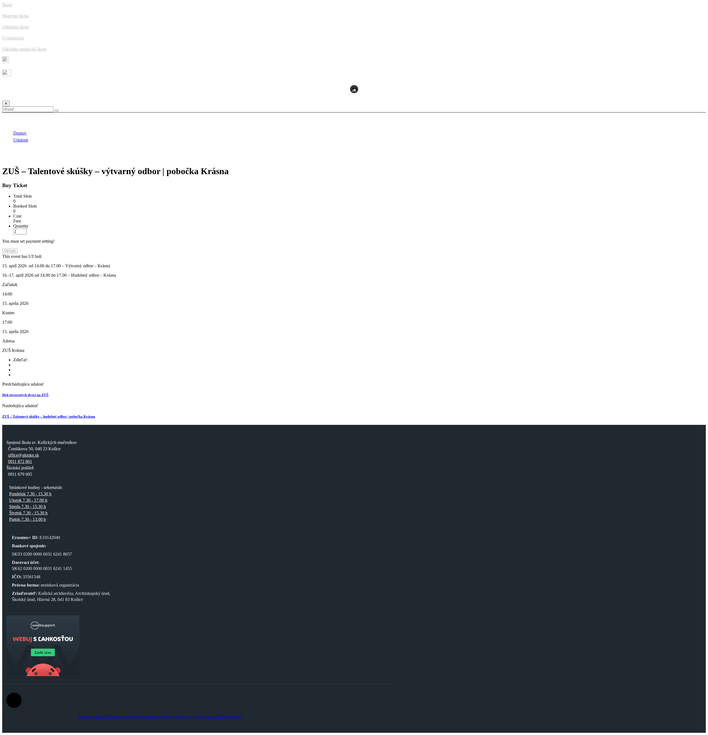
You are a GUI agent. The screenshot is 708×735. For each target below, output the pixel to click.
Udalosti (20, 140)
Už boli (9, 251)
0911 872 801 (20, 461)
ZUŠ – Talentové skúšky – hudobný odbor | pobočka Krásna (48, 416)
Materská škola (15, 16)
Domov (20, 133)
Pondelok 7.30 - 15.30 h (30, 493)
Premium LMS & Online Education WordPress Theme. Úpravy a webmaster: (146, 716)
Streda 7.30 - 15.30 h (27, 506)
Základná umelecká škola (24, 49)
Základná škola (15, 27)
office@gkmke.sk (23, 455)
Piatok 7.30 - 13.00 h (27, 519)
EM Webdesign (227, 716)
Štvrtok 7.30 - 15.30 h (28, 513)
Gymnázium (13, 38)
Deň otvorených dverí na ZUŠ (25, 395)
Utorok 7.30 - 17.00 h (28, 500)
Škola (7, 4)
